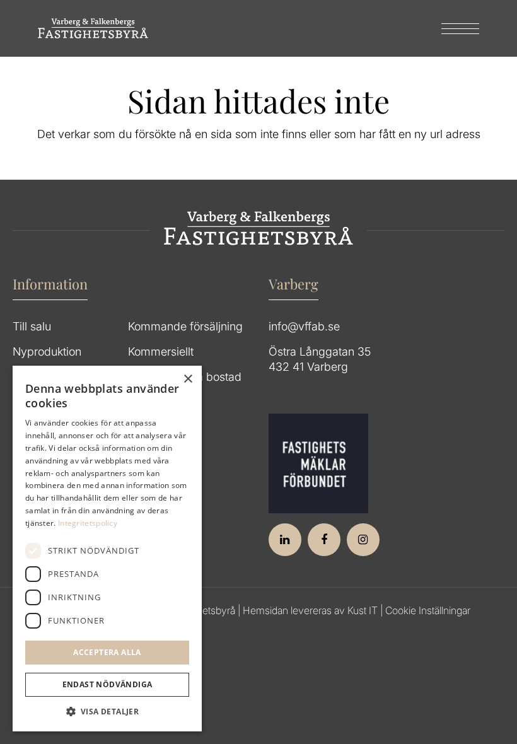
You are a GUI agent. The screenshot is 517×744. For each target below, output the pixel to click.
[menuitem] (454, 28)
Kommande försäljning (185, 326)
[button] (107, 712)
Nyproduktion (47, 351)
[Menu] (454, 28)
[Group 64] (93, 28)
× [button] (187, 379)
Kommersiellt (161, 351)
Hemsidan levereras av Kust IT (310, 610)
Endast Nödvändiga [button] (107, 684)
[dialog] (107, 548)
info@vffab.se (304, 326)
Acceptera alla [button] (107, 652)
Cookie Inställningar (427, 610)
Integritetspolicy (87, 523)
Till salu (32, 326)
